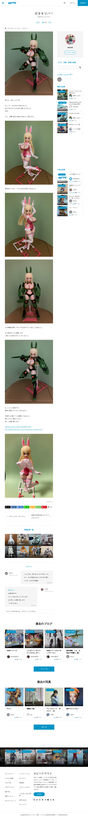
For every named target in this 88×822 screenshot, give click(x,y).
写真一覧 (44, 727)
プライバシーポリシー (24, 788)
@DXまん (11, 590)
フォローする (71, 52)
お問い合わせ (22, 800)
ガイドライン (22, 778)
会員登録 (83, 3)
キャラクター (47, 16)
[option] (13, 757)
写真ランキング (9, 796)
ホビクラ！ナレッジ (10, 800)
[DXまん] (59, 79)
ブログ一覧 (44, 669)
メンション (49, 582)
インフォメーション (24, 773)
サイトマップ (22, 804)
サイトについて (9, 773)
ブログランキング (10, 787)
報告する (50, 501)
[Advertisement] (70, 152)
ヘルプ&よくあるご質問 (25, 794)
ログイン (72, 3)
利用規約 (21, 782)
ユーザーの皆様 (9, 778)
